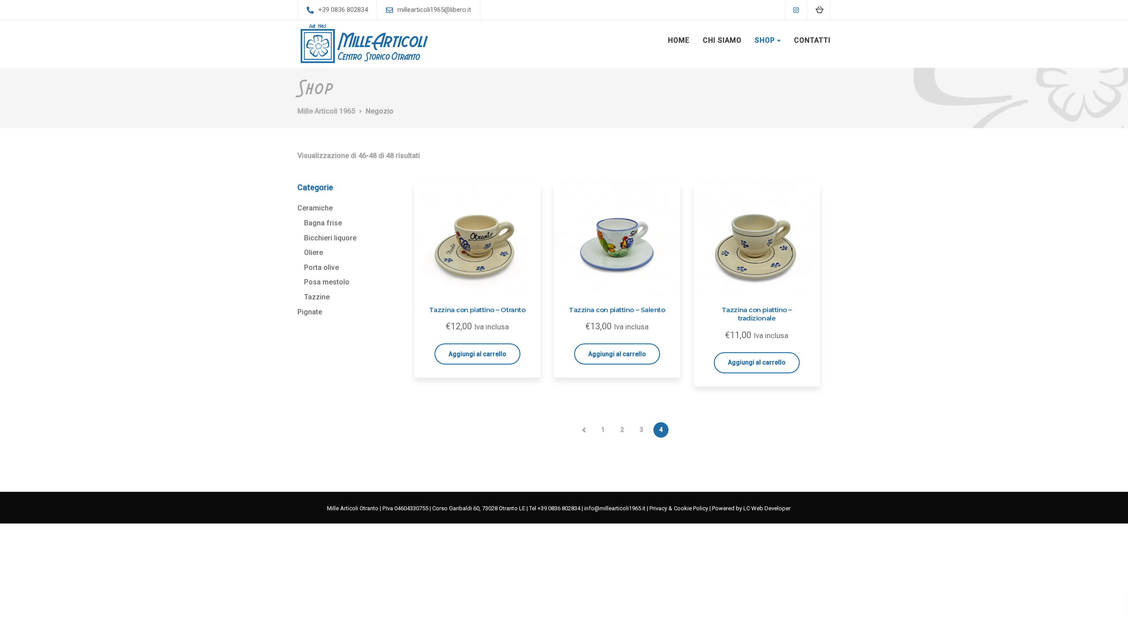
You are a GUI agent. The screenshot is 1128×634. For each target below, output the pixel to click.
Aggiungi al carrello (477, 354)
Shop (765, 40)
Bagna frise (323, 223)
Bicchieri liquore (330, 238)
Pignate (309, 312)
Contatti (812, 40)
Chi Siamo (722, 40)
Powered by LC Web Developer (751, 508)
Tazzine (317, 297)
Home (679, 40)
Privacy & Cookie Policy (678, 508)
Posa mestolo (326, 282)
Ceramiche (315, 208)
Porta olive (321, 267)
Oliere (313, 252)
